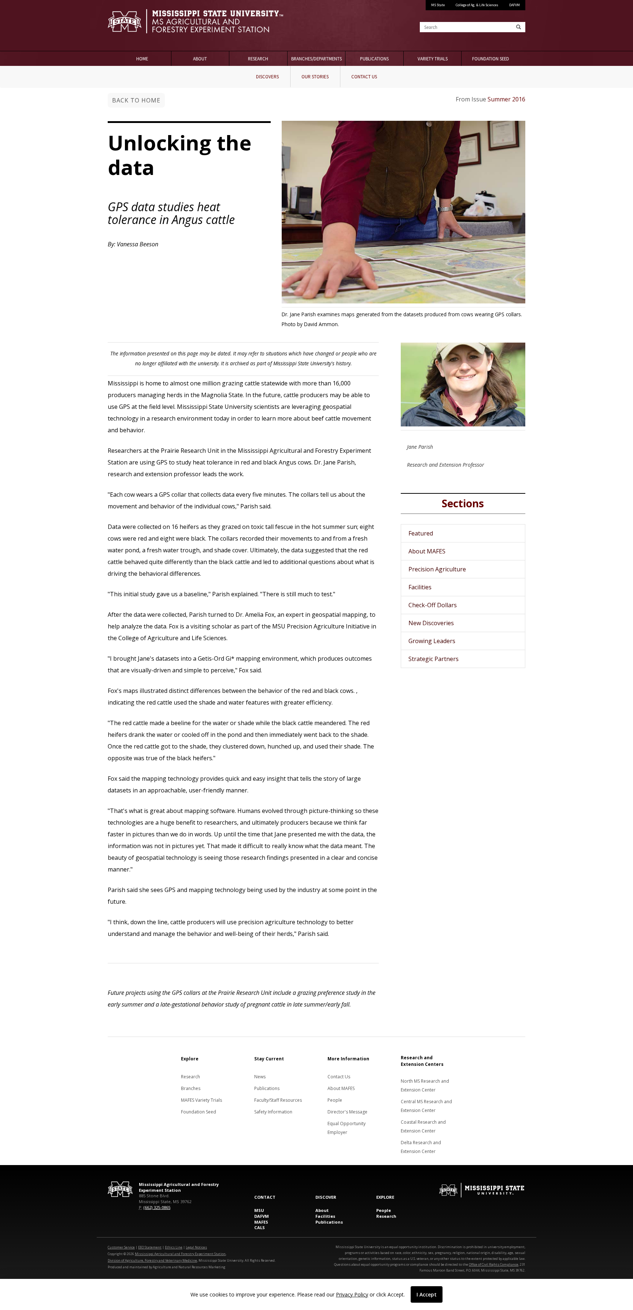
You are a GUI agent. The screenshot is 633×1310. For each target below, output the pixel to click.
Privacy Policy (352, 1294)
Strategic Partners (433, 659)
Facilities (420, 587)
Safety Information (273, 1112)
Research (258, 58)
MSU (259, 1210)
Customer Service (121, 1247)
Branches (190, 1088)
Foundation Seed (490, 58)
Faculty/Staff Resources (278, 1100)
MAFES (261, 1222)
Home (142, 58)
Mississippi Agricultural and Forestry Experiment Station (180, 1253)
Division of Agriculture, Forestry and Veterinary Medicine (152, 1260)
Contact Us (364, 77)
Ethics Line (173, 1247)
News (260, 1077)
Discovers (267, 77)
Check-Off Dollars (432, 605)
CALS (259, 1227)
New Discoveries (431, 623)
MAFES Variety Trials (201, 1100)
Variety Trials (433, 58)
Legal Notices (196, 1247)
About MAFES (426, 551)
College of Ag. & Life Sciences (477, 5)
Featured (420, 533)
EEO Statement (150, 1247)
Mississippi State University (126, 25)
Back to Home (136, 100)
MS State (438, 5)
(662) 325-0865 (157, 1207)
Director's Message (347, 1112)
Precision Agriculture (437, 569)
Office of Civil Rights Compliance (493, 1264)
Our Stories (315, 77)
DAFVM (514, 5)
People (334, 1100)
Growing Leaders (431, 641)
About (200, 58)
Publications (374, 58)
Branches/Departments (316, 58)
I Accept (427, 1294)
